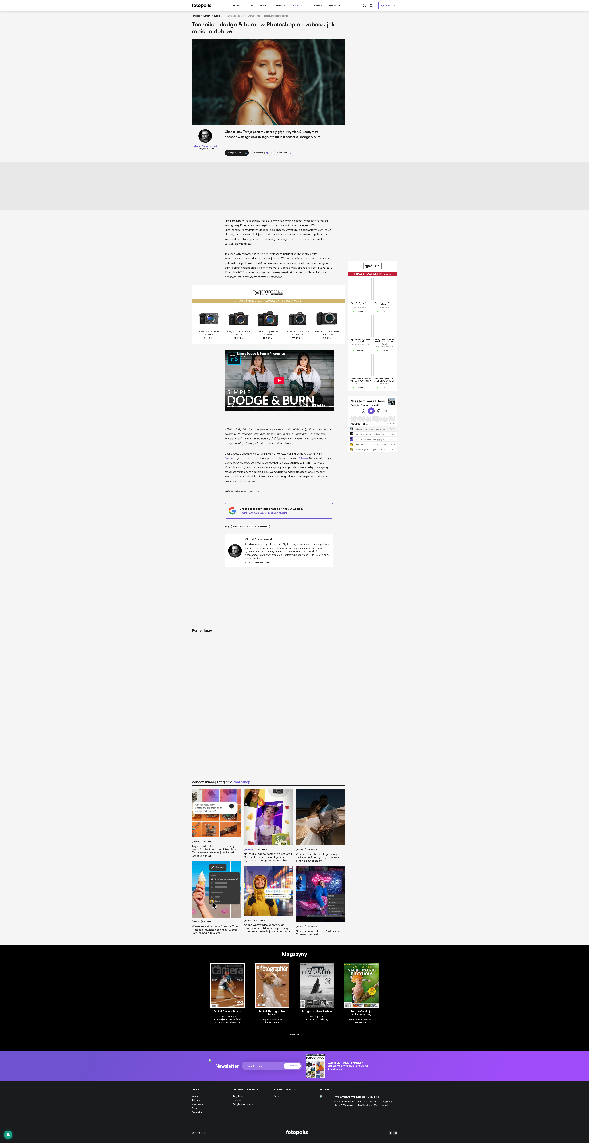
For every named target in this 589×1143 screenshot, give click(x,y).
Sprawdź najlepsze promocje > (373, 273)
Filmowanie (316, 6)
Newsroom (197, 1104)
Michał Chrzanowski (205, 146)
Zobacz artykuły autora (258, 563)
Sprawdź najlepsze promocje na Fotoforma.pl (268, 300)
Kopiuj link (282, 153)
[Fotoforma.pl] (268, 294)
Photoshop (239, 526)
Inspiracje (280, 6)
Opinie (263, 6)
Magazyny (334, 6)
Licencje (237, 1100)
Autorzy (196, 1108)
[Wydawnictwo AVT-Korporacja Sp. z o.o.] (325, 1102)
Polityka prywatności (243, 1104)
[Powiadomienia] (8, 1135)
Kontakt (196, 1096)
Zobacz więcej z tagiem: (221, 782)
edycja (252, 526)
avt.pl (385, 1104)
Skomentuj (259, 153)
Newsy (237, 6)
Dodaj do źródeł (235, 153)
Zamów (294, 1034)
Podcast (390, 5)
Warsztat (298, 6)
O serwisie (197, 1112)
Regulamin (238, 1096)
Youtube (230, 458)
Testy (250, 6)
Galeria (277, 1096)
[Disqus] (268, 675)
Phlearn (303, 458)
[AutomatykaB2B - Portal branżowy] (297, 1133)
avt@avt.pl (387, 1101)
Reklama (196, 1100)
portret (264, 526)
